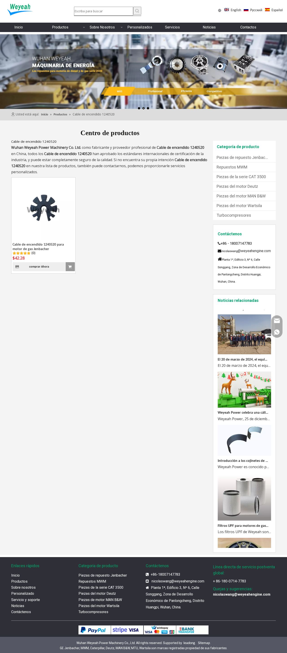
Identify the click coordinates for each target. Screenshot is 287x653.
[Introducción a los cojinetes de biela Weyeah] (244, 450)
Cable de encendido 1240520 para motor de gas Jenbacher (38, 247)
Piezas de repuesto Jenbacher (244, 157)
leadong (189, 643)
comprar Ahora (39, 266)
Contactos (248, 27)
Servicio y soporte (25, 600)
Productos (60, 27)
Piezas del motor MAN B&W (241, 196)
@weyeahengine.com (254, 251)
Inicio (18, 27)
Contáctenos (21, 612)
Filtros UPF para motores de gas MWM (243, 521)
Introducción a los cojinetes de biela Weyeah (243, 456)
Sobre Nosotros (102, 27)
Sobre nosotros (23, 587)
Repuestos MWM (232, 167)
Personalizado (22, 593)
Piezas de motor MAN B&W (100, 600)
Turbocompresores (234, 215)
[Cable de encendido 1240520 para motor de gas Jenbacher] (43, 209)
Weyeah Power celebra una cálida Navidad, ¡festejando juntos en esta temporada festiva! (243, 408)
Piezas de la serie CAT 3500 (241, 176)
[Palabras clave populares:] (137, 11)
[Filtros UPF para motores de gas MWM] (244, 515)
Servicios (172, 27)
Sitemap (204, 643)
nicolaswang (161, 581)
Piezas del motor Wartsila (239, 205)
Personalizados (139, 27)
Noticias (209, 27)
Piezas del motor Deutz (237, 186)
